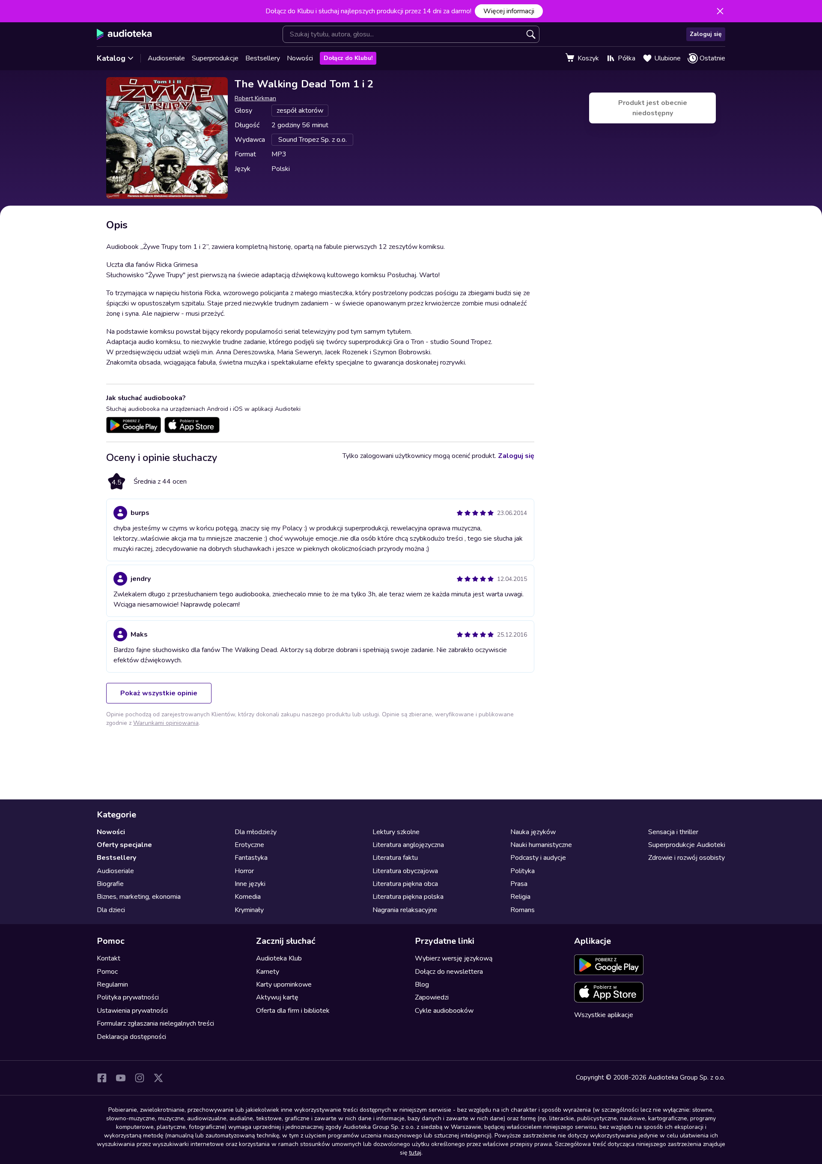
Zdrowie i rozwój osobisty (686, 857)
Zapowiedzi (432, 997)
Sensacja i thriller (673, 832)
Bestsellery (262, 58)
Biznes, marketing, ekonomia (139, 896)
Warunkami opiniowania (166, 723)
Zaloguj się (706, 34)
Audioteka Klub (279, 958)
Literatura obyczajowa (405, 871)
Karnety (267, 971)
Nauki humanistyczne (541, 845)
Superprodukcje (215, 58)
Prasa (518, 884)
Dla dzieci (111, 910)
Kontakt (108, 958)
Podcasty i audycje (538, 857)
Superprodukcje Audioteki (686, 845)
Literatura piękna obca (405, 884)
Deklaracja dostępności (131, 1036)
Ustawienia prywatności (132, 1010)
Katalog (111, 58)
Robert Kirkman (255, 98)
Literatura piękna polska (408, 896)
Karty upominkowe (284, 984)
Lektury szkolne (396, 832)
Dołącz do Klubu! (348, 58)
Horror (244, 871)
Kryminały (249, 910)
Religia (520, 896)
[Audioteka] (124, 34)
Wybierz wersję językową (453, 958)
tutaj (415, 1153)
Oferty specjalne (124, 845)
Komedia (248, 896)
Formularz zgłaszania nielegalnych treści (155, 1023)
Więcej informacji (508, 11)
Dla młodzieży (256, 832)
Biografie (110, 884)
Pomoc (107, 971)
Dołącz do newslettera (449, 971)
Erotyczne (249, 845)
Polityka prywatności (128, 997)
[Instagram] (139, 1078)
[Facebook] (102, 1078)
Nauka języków (533, 832)
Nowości (300, 58)
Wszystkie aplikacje (603, 1015)
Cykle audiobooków (444, 1010)
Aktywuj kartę (277, 997)
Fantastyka (251, 857)
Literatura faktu (395, 857)
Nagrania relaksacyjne (404, 910)
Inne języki (250, 884)
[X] (158, 1078)
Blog (422, 984)
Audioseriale (166, 58)
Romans (522, 910)
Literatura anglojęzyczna (408, 845)
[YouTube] (121, 1078)
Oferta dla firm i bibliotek (293, 1010)
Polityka (522, 871)
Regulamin (112, 984)
